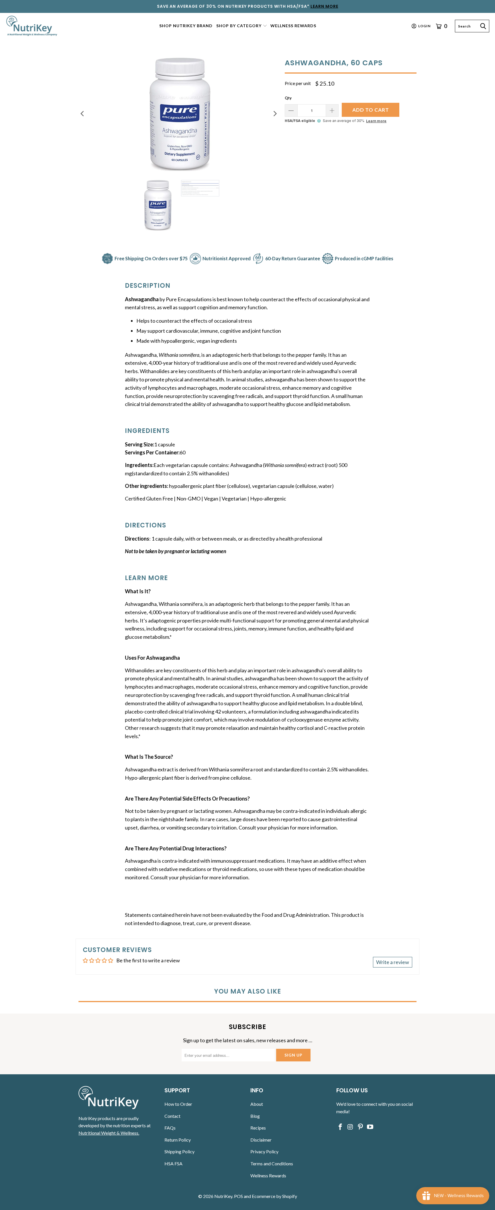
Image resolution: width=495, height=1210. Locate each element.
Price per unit (298, 83)
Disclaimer (261, 1139)
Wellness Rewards (268, 1175)
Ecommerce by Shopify (274, 1196)
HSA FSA (173, 1163)
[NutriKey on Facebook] (340, 1127)
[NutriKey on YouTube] (370, 1127)
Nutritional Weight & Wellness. (108, 1133)
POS (238, 1196)
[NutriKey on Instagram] (350, 1127)
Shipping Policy (179, 1151)
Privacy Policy (264, 1151)
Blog (255, 1116)
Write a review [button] (392, 962)
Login (424, 26)
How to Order (178, 1104)
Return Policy (177, 1139)
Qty (288, 98)
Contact (172, 1116)
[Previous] (82, 113)
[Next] (274, 113)
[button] (241, 26)
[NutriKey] (32, 26)
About (256, 1104)
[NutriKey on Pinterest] (360, 1127)
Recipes (258, 1127)
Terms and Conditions (271, 1163)
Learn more (376, 121)
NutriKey (223, 1196)
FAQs (170, 1127)
